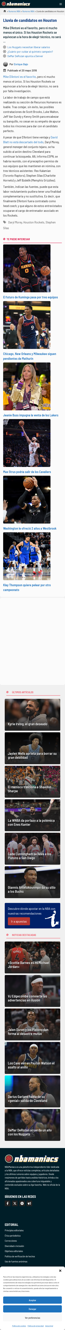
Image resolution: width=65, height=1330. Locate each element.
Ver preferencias (32, 1317)
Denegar (32, 1309)
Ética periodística (13, 1235)
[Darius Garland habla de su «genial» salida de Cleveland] (32, 1091)
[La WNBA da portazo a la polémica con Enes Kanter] (32, 815)
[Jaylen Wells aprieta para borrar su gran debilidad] (32, 748)
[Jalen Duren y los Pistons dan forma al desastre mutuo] (32, 1024)
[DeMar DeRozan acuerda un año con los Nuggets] (32, 1125)
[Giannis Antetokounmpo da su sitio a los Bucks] (32, 882)
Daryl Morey (15, 222)
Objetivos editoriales (14, 1251)
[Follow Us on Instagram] (22, 1203)
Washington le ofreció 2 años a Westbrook (29, 528)
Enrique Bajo (21, 64)
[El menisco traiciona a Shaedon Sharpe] (32, 782)
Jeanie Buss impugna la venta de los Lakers (30, 415)
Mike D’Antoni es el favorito (19, 76)
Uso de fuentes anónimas (16, 1261)
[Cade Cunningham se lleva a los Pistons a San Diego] (32, 849)
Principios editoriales (14, 1230)
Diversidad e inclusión (14, 1246)
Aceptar (32, 1300)
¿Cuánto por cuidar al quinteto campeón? (30, 51)
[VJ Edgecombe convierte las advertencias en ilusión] (32, 991)
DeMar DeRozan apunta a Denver (25, 56)
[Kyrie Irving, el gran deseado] (32, 715)
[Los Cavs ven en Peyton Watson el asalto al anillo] (32, 1058)
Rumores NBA (14, 11)
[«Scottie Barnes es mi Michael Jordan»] (32, 957)
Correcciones (11, 1240)
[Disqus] (32, 641)
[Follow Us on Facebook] (7, 1203)
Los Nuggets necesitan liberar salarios (28, 47)
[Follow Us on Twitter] (15, 1203)
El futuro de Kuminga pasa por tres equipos (30, 297)
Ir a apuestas (19, 921)
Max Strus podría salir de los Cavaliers (27, 472)
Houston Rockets (33, 222)
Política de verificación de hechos (20, 1256)
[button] (60, 1270)
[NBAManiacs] (16, 4)
